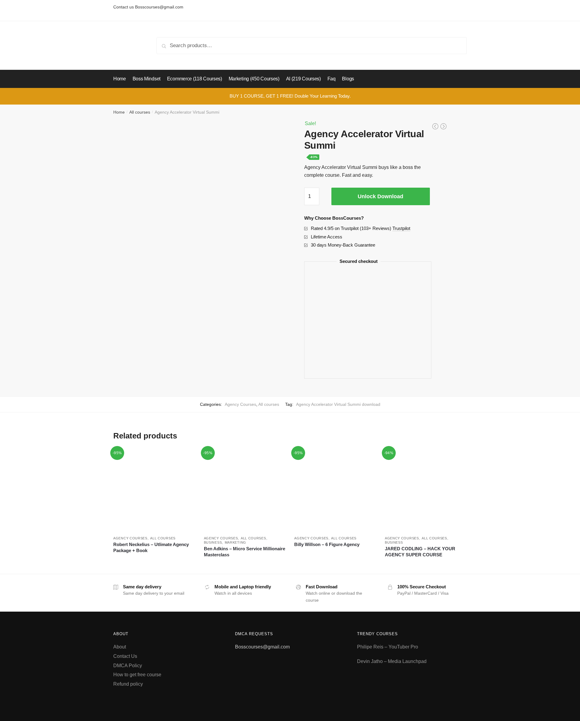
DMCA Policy (127, 665)
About (119, 646)
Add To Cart (154, 563)
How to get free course (137, 674)
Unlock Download (380, 196)
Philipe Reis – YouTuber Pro (387, 646)
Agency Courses (240, 404)
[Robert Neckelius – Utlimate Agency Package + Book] (154, 490)
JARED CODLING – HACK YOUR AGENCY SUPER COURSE (420, 551)
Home (119, 112)
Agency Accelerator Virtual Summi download (338, 404)
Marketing (235, 542)
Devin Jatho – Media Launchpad (392, 661)
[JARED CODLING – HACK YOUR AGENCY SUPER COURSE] (425, 490)
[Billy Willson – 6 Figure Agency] (335, 490)
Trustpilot (401, 228)
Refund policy (128, 684)
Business (213, 542)
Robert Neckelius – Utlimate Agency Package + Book (151, 547)
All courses (139, 112)
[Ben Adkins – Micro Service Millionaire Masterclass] (244, 490)
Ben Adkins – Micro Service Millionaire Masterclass (244, 551)
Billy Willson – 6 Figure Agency (326, 544)
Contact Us (125, 656)
